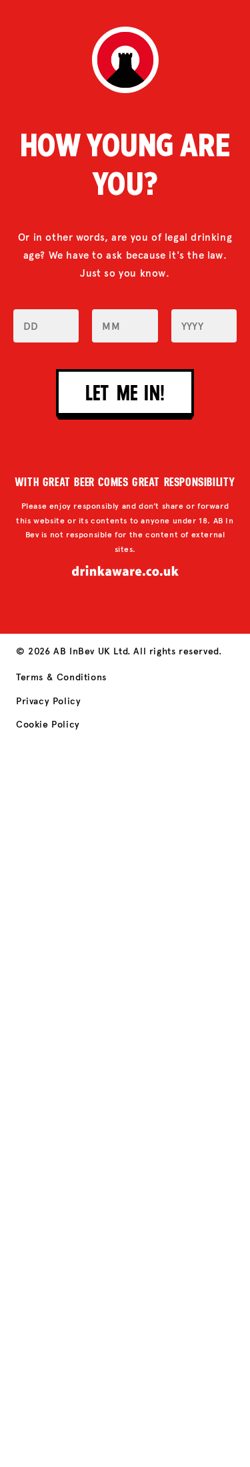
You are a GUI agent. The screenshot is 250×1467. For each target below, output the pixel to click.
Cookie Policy (48, 724)
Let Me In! (125, 392)
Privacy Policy (48, 701)
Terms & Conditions (61, 677)
